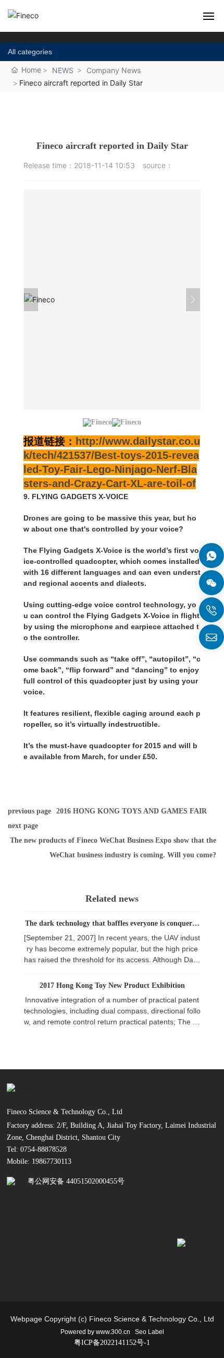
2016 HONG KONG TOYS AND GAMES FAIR (131, 811)
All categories (30, 52)
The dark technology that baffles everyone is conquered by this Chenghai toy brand (112, 927)
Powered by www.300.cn (95, 1332)
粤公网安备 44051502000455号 (76, 1181)
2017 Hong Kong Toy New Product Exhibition (112, 985)
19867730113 (51, 1161)
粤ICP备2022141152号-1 (112, 1343)
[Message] (211, 555)
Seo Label (149, 1332)
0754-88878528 (42, 1149)
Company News (113, 70)
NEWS (62, 70)
